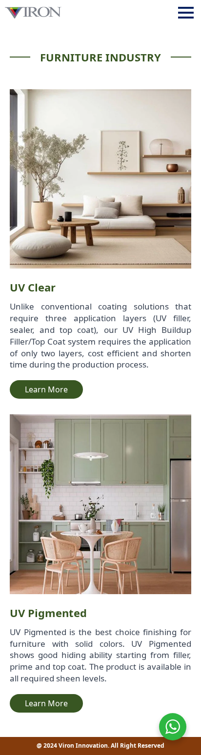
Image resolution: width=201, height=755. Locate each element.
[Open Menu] (186, 12)
